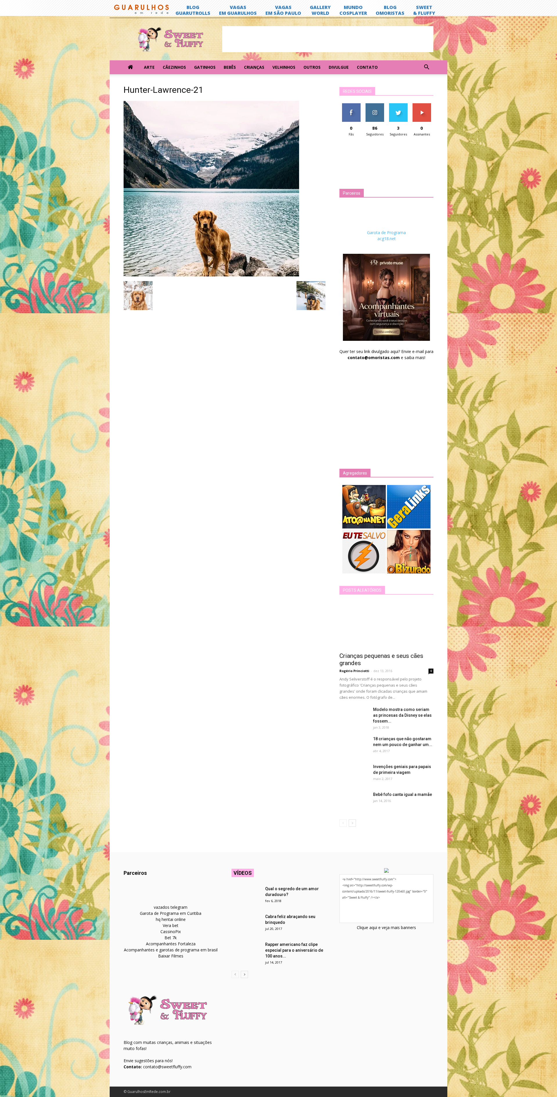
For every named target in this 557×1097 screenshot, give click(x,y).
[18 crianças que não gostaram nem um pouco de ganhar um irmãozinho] (353, 746)
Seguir (374, 105)
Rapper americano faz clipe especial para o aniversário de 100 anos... (294, 950)
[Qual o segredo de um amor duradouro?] (246, 896)
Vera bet (170, 925)
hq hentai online (171, 919)
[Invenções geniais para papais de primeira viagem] (353, 774)
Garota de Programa (386, 232)
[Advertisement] (327, 39)
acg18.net (386, 238)
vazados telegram (170, 907)
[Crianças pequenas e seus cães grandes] (386, 625)
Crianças (254, 67)
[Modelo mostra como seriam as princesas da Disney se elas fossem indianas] (353, 717)
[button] (426, 67)
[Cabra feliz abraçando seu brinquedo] (246, 924)
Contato (367, 67)
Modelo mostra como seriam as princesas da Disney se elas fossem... (402, 715)
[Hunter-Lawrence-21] (211, 275)
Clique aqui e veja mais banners (386, 927)
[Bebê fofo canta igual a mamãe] (353, 802)
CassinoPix (170, 931)
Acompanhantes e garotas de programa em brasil (171, 950)
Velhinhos (283, 67)
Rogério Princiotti (354, 671)
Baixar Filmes (170, 956)
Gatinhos (205, 67)
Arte (149, 67)
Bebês (230, 67)
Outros (312, 67)
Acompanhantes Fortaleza (171, 943)
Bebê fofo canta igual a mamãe (402, 794)
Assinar (421, 105)
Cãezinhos (174, 67)
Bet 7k (170, 937)
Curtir (351, 105)
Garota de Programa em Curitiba (170, 913)
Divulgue (339, 67)
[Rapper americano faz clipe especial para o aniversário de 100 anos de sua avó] (246, 952)
